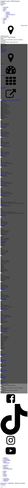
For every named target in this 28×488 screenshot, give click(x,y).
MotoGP (8, 13)
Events (4, 9)
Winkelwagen (6, 479)
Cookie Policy (11, 483)
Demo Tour (5, 467)
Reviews (8, 12)
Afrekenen (5, 480)
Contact (5, 18)
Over (7, 15)
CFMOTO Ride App (10, 14)
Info (4, 10)
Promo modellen (6, 460)
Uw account (5, 478)
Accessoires (5, 7)
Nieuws (5, 8)
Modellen (5, 457)
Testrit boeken (6, 462)
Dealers (5, 19)
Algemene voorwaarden (20, 483)
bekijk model (3, 126)
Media (7, 17)
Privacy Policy (4, 483)
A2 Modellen (6, 459)
